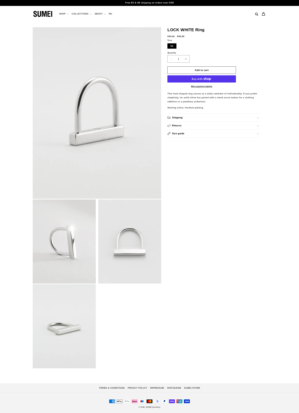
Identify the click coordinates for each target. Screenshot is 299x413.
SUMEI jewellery (153, 407)
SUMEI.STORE (192, 388)
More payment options (201, 86)
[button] (63, 13)
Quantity (171, 53)
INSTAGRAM (174, 388)
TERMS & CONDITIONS (112, 388)
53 (172, 46)
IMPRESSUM (157, 388)
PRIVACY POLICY (137, 388)
